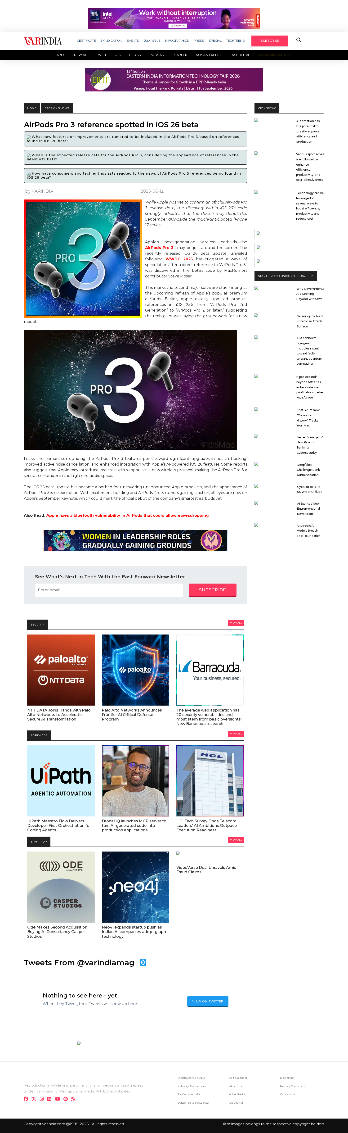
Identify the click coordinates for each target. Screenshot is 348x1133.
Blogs (135, 55)
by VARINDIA (39, 191)
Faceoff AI (239, 55)
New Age (82, 55)
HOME (31, 108)
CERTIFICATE (86, 40)
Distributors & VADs (191, 1077)
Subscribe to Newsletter (194, 1102)
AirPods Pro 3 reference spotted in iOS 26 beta (111, 124)
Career (180, 55)
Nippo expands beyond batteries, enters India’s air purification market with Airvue (310, 387)
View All (236, 622)
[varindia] (74, 1099)
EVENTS (133, 40)
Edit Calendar (238, 1077)
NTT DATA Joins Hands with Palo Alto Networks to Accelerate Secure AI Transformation (59, 714)
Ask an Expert (208, 55)
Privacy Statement (293, 1086)
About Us (235, 1086)
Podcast (158, 55)
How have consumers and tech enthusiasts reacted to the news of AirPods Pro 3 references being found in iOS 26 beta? (134, 175)
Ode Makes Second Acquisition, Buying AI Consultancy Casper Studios (57, 931)
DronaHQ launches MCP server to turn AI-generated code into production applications (134, 825)
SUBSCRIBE (270, 40)
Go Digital (236, 1102)
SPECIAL (215, 40)
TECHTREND (235, 40)
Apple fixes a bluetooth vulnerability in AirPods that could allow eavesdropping (127, 515)
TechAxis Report (275, 55)
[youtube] (59, 1099)
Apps (61, 55)
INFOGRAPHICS (177, 40)
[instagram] (43, 1099)
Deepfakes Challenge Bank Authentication (308, 470)
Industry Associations (192, 1086)
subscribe (212, 590)
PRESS (199, 40)
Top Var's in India (189, 1094)
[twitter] (35, 1099)
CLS (118, 55)
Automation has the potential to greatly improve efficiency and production (308, 131)
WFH (102, 55)
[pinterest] (67, 1099)
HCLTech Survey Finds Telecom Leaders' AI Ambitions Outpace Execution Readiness (206, 825)
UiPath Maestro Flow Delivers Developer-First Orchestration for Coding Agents (59, 825)
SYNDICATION (111, 40)
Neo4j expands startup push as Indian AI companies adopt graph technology (134, 931)
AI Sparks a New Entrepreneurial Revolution (308, 509)
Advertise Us (237, 1094)
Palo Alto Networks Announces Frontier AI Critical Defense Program (132, 714)
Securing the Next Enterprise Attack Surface (310, 321)
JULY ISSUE (152, 40)
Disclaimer (287, 1077)
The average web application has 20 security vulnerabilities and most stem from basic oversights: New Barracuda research (208, 717)
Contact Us (287, 1094)
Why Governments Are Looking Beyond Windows (310, 294)
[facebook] (27, 1099)
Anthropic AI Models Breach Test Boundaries (308, 531)
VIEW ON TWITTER (207, 1001)
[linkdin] (50, 1099)
